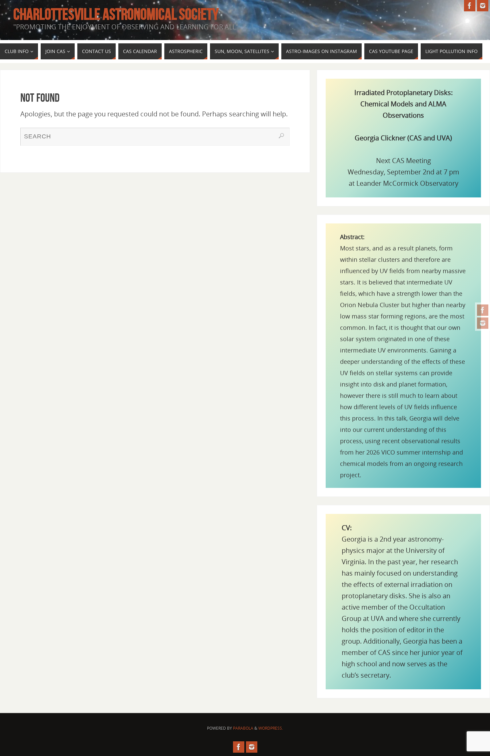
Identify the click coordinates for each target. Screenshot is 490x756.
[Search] (281, 135)
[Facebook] (482, 310)
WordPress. (270, 728)
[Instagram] (482, 323)
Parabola (243, 728)
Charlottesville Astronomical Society (116, 14)
